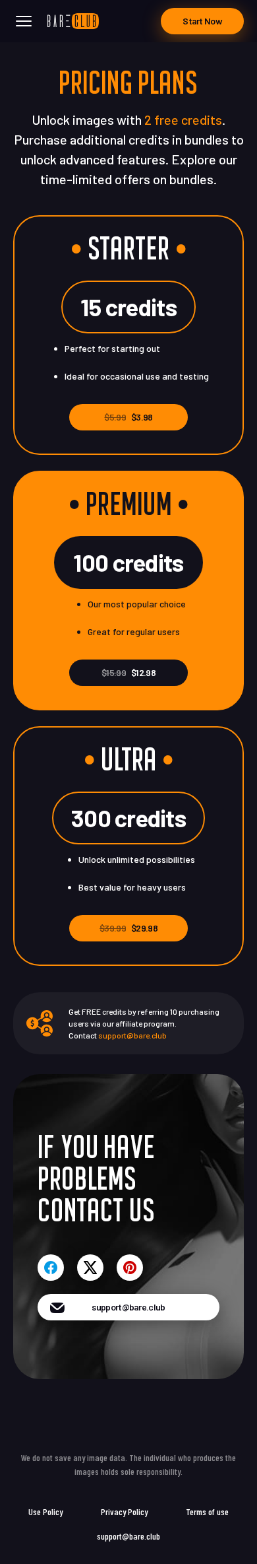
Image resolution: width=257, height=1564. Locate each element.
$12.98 (128, 672)
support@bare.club (132, 1035)
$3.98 (128, 417)
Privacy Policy (124, 1511)
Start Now (202, 20)
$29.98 (128, 928)
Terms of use (207, 1511)
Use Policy (45, 1511)
